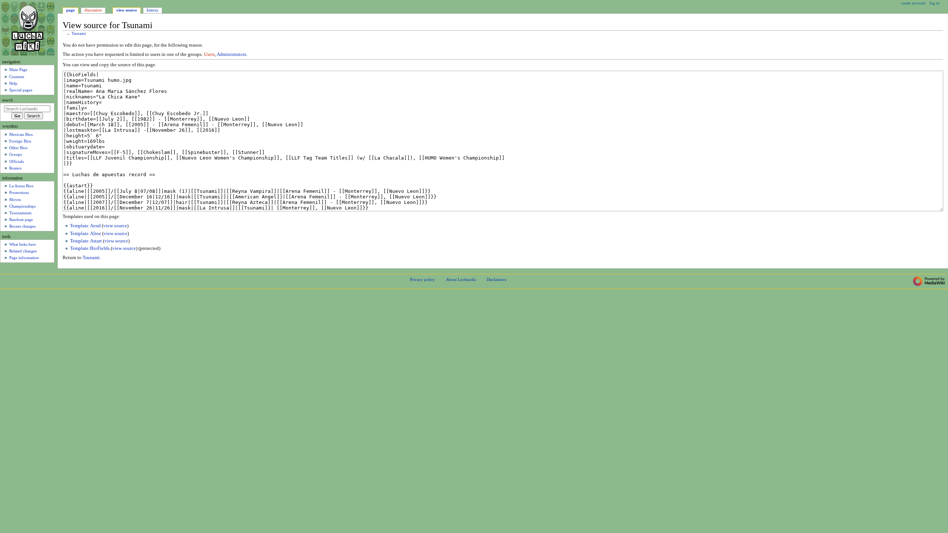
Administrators (231, 54)
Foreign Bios (20, 141)
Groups (15, 154)
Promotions (19, 192)
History (152, 10)
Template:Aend (85, 225)
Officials (16, 161)
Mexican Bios (21, 134)
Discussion (93, 10)
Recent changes (22, 226)
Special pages (20, 90)
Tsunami (78, 33)
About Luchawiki (461, 279)
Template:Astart (86, 241)
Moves (15, 199)
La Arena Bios (21, 186)
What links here (22, 244)
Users (209, 54)
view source (115, 225)
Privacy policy (422, 279)
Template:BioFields (90, 248)
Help (13, 83)
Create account (913, 3)
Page (70, 10)
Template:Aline (85, 233)
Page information (24, 257)
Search (7, 100)
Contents (16, 76)
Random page (21, 219)
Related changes (23, 251)
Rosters (15, 168)
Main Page (18, 69)
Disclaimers (496, 279)
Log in (934, 3)
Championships (22, 206)
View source (126, 10)
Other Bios (18, 147)
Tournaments (20, 213)
